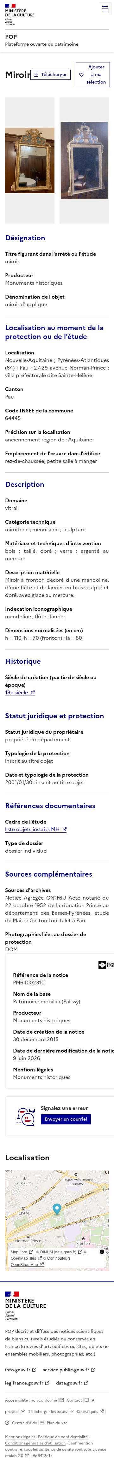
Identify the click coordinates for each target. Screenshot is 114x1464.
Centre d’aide (24, 1423)
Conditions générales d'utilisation (35, 1443)
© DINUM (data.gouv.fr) (56, 1251)
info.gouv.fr (17, 1370)
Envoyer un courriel (66, 1119)
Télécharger (54, 74)
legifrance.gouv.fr (24, 1383)
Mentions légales (20, 1437)
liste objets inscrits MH (32, 829)
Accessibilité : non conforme (31, 1400)
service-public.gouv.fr (66, 1370)
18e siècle (16, 692)
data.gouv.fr (69, 1383)
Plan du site (57, 1423)
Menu (105, 9)
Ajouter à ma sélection (96, 74)
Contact (74, 1400)
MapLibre (19, 1251)
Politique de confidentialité (63, 1437)
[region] (57, 1220)
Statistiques (87, 1411)
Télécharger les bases (47, 1411)
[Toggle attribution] (102, 1252)
